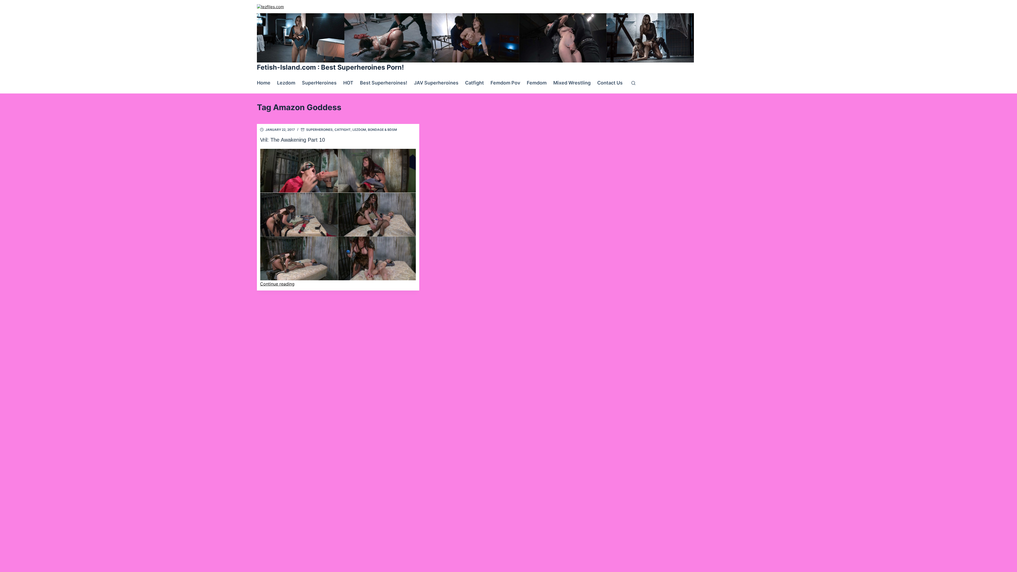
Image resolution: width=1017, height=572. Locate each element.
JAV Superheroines (436, 83)
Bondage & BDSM (382, 130)
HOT (348, 83)
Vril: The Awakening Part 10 (292, 140)
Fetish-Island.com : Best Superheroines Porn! (330, 67)
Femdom (537, 83)
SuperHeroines (319, 83)
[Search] (633, 83)
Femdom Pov (505, 83)
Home (263, 83)
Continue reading (277, 284)
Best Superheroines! (383, 83)
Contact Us (610, 83)
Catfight (474, 83)
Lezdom (286, 83)
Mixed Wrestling (572, 83)
